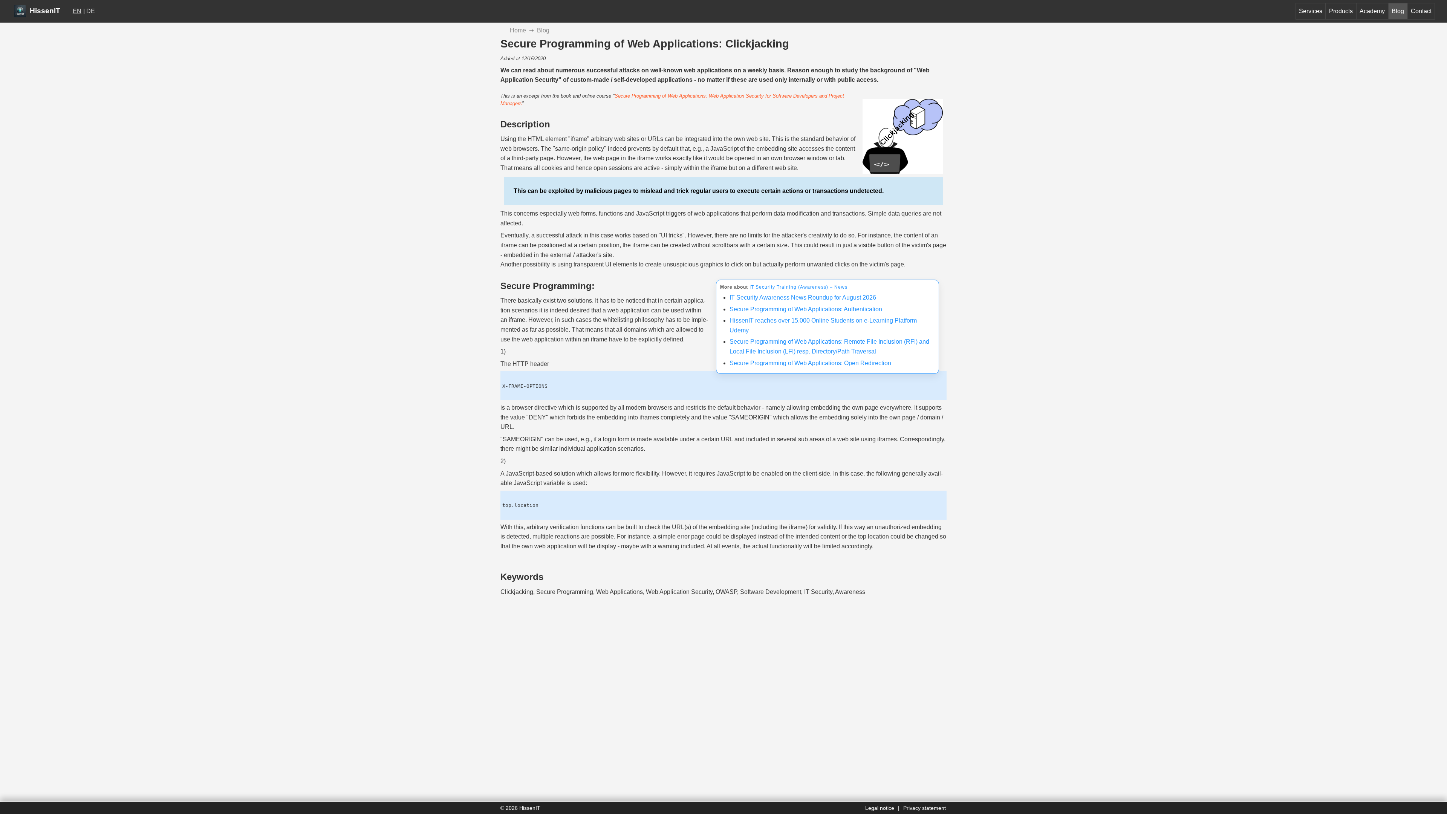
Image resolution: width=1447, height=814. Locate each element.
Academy (1372, 11)
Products (1341, 11)
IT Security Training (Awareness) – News (798, 287)
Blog (1398, 11)
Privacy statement (924, 808)
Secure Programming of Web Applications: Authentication (806, 309)
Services (1310, 11)
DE (90, 11)
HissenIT (44, 11)
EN (77, 11)
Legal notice (879, 808)
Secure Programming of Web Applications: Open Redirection (810, 363)
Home (518, 30)
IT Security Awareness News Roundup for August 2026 (803, 297)
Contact (1421, 11)
